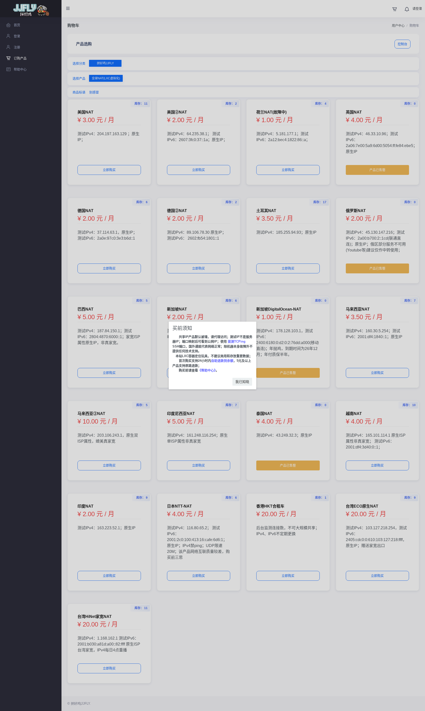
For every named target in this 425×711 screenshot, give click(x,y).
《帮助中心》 (207, 370)
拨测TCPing (236, 341)
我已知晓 (242, 382)
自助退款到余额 (222, 361)
